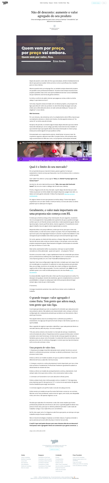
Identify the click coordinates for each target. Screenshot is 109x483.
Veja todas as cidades (43, 467)
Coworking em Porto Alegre (44, 466)
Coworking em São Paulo (44, 457)
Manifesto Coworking (26, 459)
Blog (68, 2)
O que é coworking (25, 457)
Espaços (51, 2)
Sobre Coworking (44, 2)
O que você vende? (77, 462)
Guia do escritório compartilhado (63, 466)
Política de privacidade (61, 469)
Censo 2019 (24, 460)
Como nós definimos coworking (80, 465)
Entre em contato (25, 467)
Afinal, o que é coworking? (62, 464)
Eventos (56, 2)
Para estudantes (25, 464)
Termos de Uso (75, 478)
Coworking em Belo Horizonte (45, 460)
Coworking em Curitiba (43, 464)
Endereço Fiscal (59, 462)
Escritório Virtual (62, 2)
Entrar (104, 2)
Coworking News (59, 459)
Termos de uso (59, 471)
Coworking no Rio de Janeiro (45, 459)
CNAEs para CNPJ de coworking (80, 463)
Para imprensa (24, 462)
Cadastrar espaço (96, 2)
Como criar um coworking (78, 457)
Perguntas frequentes (60, 467)
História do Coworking (26, 466)
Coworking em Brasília (43, 462)
